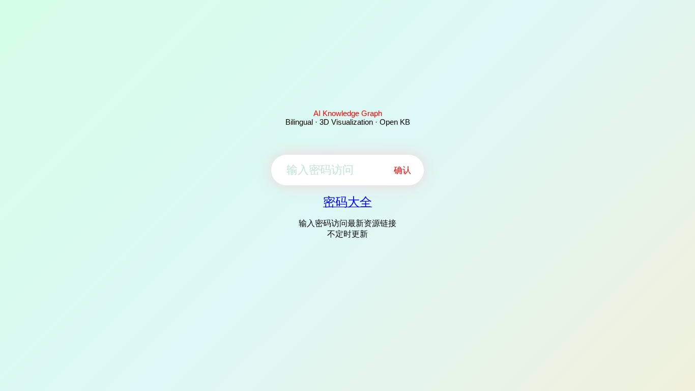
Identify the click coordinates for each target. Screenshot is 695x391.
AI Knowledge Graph (347, 113)
